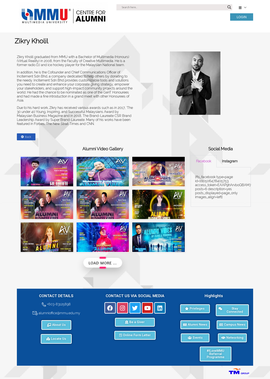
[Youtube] (147, 308)
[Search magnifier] (229, 7)
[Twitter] (135, 308)
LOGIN (242, 17)
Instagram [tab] (230, 161)
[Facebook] (110, 308)
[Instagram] (122, 308)
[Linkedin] (160, 308)
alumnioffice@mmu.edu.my (59, 313)
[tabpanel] (221, 187)
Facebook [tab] (203, 161)
